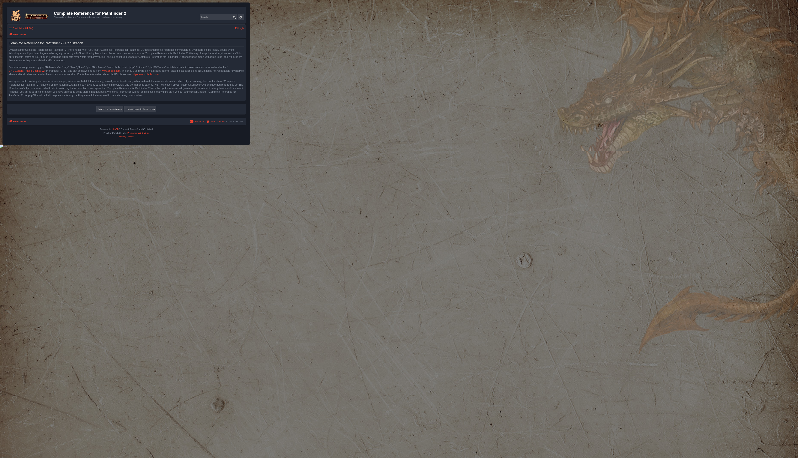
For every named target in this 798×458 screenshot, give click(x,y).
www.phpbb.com (111, 70)
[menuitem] (29, 28)
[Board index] (31, 15)
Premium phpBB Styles (138, 133)
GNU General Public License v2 (27, 70)
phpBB (115, 129)
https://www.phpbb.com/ (146, 74)
